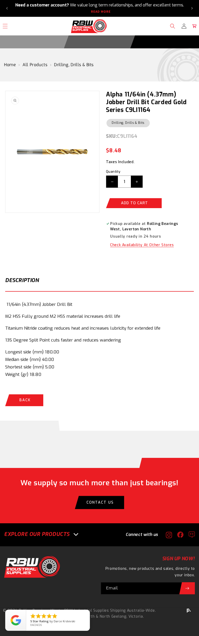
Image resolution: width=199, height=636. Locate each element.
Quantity (113, 171)
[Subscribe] (187, 588)
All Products (35, 64)
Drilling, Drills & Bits (74, 64)
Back (25, 400)
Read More (101, 12)
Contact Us (100, 502)
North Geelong (113, 616)
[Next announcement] (192, 8)
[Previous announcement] (7, 8)
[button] (172, 26)
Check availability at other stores (142, 245)
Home (10, 64)
